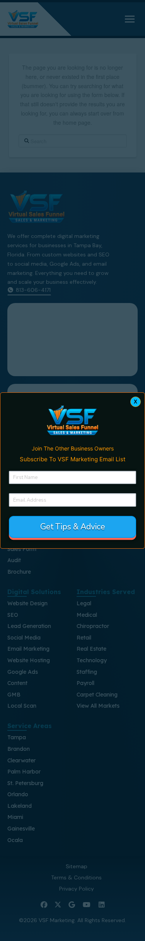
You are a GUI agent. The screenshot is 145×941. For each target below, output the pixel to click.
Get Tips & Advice (72, 526)
